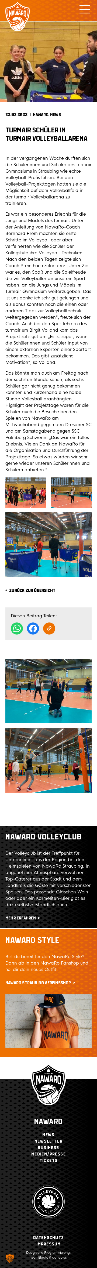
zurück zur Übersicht (32, 591)
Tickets (49, 1161)
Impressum (48, 1244)
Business (48, 1148)
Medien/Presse (48, 1154)
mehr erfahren (20, 918)
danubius (59, 1257)
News (55, 115)
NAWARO (40, 115)
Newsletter (48, 1141)
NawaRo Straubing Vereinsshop (38, 983)
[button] (9, 1258)
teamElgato (39, 1257)
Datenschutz (48, 1238)
